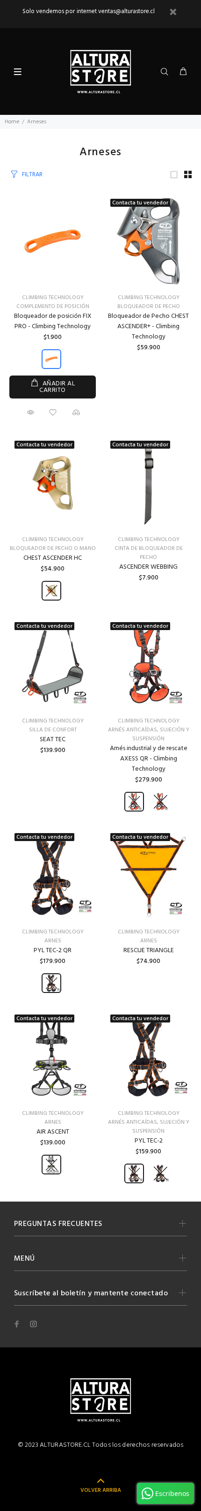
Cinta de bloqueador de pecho (149, 553)
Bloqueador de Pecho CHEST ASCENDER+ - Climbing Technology (148, 326)
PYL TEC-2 (149, 1140)
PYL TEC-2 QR (53, 950)
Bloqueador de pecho (148, 306)
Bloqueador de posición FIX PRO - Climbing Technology (53, 321)
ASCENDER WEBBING (148, 567)
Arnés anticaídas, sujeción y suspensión (148, 734)
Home (12, 122)
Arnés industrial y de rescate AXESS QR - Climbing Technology (148, 758)
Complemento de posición (52, 306)
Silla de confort (53, 730)
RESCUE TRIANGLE (148, 950)
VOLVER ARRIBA (100, 1490)
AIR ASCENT (52, 1132)
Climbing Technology (53, 297)
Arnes (52, 941)
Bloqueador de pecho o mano (53, 548)
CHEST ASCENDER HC (52, 558)
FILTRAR (32, 175)
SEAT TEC (52, 739)
